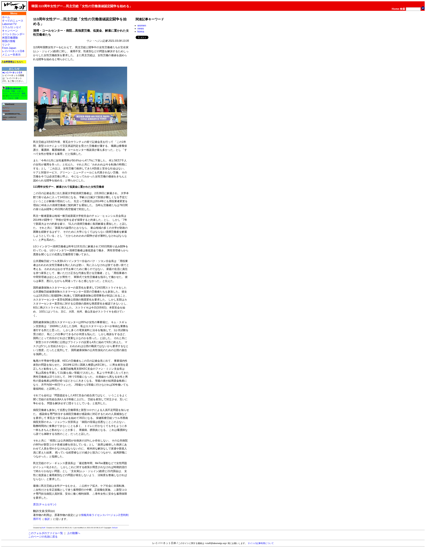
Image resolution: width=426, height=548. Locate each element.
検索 (402, 8)
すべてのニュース (12, 20)
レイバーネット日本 (13, 51)
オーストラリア (13, 96)
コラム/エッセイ (11, 27)
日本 (16, 98)
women (141, 25)
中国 (13, 91)
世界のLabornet (13, 88)
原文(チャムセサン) (44, 504)
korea (140, 31)
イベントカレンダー (13, 34)
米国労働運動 (10, 37)
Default (114, 528)
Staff (43, 528)
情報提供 (6, 111)
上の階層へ (73, 533)
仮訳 (47, 519)
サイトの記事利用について (261, 543)
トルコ (10, 98)
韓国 (23, 93)
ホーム (6, 17)
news (140, 28)
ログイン (6, 108)
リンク (6, 44)
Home (395, 8)
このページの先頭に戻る (43, 536)
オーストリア (15, 93)
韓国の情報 (8, 41)
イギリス (20, 91)
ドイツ (4, 93)
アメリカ (5, 91)
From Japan (9, 48)
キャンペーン (10, 30)
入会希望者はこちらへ (12, 62)
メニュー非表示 (11, 54)
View (4, 119)
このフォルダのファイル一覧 (45, 533)
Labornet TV (9, 24)
